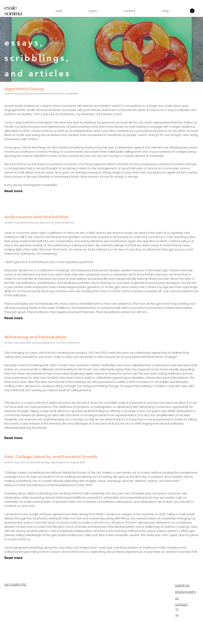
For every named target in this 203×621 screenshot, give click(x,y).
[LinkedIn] (177, 615)
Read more (13, 191)
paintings (182, 585)
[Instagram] (177, 610)
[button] (58, 11)
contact (181, 604)
